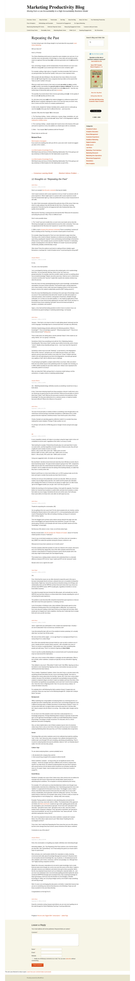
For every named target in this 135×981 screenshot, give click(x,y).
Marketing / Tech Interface (93, 150)
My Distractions (99, 30)
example (59, 90)
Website (34, 955)
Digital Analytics (91, 142)
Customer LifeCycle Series (91, 26)
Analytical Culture (91, 129)
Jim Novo (35, 185)
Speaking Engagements (85, 30)
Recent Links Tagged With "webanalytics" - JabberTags (52, 915)
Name (34, 949)
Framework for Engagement (63, 23)
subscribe (68, 958)
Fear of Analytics (31, 23)
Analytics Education (92, 131)
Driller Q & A (72, 30)
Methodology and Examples (46, 23)
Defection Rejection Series (54, 26)
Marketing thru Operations (94, 155)
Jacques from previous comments (50, 229)
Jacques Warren (36, 257)
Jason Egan (34, 570)
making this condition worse (39, 120)
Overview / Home (31, 19)
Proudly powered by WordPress (35, 977)
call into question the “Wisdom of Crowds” (55, 532)
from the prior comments (49, 190)
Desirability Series (45, 30)
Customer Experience (92, 137)
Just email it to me (96, 61)
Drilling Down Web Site (96, 96)
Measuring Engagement (93, 158)
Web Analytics (90, 163)
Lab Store (89, 147)
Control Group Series (32, 30)
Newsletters (89, 161)
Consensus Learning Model (42, 173)
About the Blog (72, 19)
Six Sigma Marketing (79, 23)
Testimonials (54, 19)
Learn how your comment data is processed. (39, 971)
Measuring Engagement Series (72, 26)
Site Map (62, 19)
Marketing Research (92, 153)
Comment (35, 932)
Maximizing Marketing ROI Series (35, 26)
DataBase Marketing (92, 139)
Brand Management (92, 134)
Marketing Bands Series (60, 30)
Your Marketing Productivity (98, 19)
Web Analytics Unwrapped (39, 141)
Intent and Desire (45, 804)
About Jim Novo (83, 19)
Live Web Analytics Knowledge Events (42, 150)
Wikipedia (47, 332)
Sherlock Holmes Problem (69, 173)
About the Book (43, 19)
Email (34, 952)
